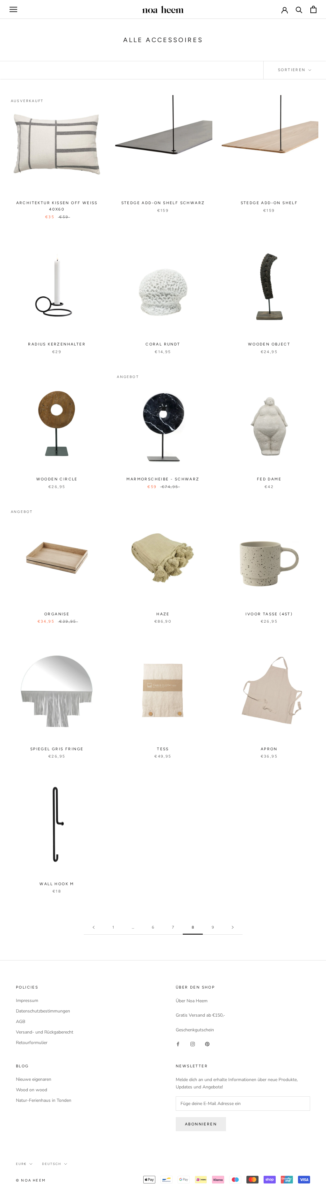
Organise (56, 614)
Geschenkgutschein (195, 1030)
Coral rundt (162, 344)
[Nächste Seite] (233, 927)
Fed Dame (269, 479)
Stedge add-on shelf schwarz (163, 203)
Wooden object (269, 344)
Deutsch (51, 1164)
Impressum (27, 1000)
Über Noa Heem (192, 1001)
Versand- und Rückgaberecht (44, 1032)
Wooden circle (57, 479)
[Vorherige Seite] (93, 927)
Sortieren (292, 70)
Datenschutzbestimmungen (43, 1011)
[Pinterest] (207, 1043)
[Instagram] (192, 1043)
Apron (269, 749)
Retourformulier (31, 1043)
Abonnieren (201, 1124)
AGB (20, 1022)
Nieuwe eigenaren (33, 1079)
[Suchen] (299, 9)
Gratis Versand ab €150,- (200, 1015)
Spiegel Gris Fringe (57, 749)
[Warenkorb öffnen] (313, 9)
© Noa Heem (31, 1180)
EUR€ (21, 1164)
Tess (163, 749)
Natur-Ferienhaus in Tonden (43, 1100)
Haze (163, 614)
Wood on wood (31, 1090)
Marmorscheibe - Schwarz (162, 479)
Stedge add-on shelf (269, 203)
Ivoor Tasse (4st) (269, 614)
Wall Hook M (56, 884)
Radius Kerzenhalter (57, 344)
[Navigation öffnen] (13, 9)
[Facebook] (178, 1043)
